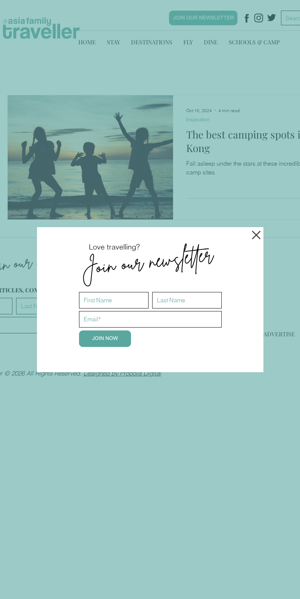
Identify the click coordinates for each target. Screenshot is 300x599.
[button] (256, 235)
